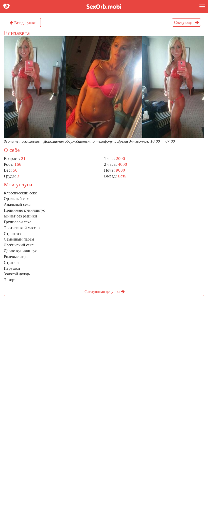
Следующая (184, 22)
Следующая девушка (102, 291)
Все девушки (25, 23)
